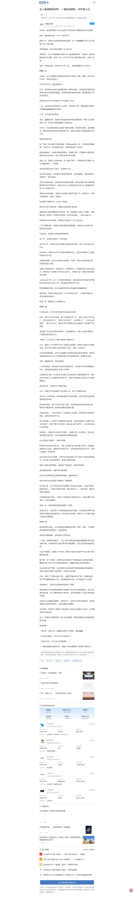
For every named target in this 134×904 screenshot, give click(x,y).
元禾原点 (49, 801)
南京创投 (56, 734)
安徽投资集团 (51, 751)
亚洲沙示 (58, 661)
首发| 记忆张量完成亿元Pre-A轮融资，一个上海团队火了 (63, 859)
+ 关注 (92, 23)
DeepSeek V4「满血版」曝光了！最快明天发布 (60, 864)
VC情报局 (91, 849)
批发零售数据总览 (48, 705)
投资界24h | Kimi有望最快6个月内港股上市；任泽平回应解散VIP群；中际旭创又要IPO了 (68, 875)
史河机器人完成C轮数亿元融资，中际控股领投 (60, 870)
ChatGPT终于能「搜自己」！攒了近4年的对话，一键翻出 (64, 854)
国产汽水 (49, 661)
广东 (42, 661)
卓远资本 (49, 784)
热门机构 (85, 849)
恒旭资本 (49, 734)
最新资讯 (45, 806)
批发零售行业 (77, 661)
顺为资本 (49, 767)
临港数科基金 (58, 784)
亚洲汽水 (66, 661)
